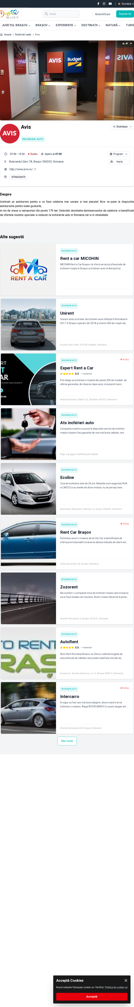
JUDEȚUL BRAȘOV (15, 25)
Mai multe (67, 741)
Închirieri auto (23, 34)
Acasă (7, 34)
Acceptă (91, 996)
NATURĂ (112, 25)
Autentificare (102, 14)
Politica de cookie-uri (116, 987)
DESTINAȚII (89, 25)
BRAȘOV (42, 25)
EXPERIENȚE (65, 25)
